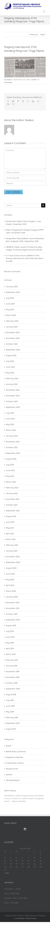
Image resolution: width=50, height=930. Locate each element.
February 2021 (12, 545)
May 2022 (10, 476)
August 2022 (11, 459)
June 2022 (10, 470)
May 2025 (10, 309)
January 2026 (12, 286)
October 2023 (12, 401)
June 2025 (10, 304)
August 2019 (11, 625)
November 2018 (12, 677)
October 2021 (11, 505)
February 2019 (12, 660)
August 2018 (11, 694)
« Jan (6, 873)
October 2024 (12, 344)
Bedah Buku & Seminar (16, 751)
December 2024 (13, 332)
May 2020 (10, 579)
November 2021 (12, 499)
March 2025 (11, 315)
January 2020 (12, 597)
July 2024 (10, 361)
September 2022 (13, 453)
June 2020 (10, 574)
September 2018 (13, 689)
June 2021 (10, 522)
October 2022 (12, 447)
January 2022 (12, 493)
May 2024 (10, 373)
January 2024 (12, 384)
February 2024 (12, 378)
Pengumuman (12, 769)
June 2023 (10, 418)
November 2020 (13, 556)
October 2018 (11, 683)
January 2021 (11, 551)
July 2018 (10, 700)
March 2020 (11, 591)
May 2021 (10, 528)
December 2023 (13, 390)
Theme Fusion (31, 918)
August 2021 (11, 516)
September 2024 (13, 350)
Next (42, 34)
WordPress (20, 918)
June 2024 (10, 367)
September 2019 (13, 620)
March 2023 (11, 430)
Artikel (33, 79)
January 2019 (11, 666)
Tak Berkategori (13, 780)
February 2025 (12, 321)
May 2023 (10, 424)
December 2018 (12, 671)
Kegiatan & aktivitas (14, 757)
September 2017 (13, 723)
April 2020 (10, 585)
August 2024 (11, 355)
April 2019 (10, 648)
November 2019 (12, 608)
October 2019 (11, 614)
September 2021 (13, 510)
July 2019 (10, 631)
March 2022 (11, 482)
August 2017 (11, 729)
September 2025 (13, 292)
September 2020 (13, 562)
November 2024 (13, 338)
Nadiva (9, 79)
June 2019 (10, 637)
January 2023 (12, 436)
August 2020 (11, 568)
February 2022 (12, 487)
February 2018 (12, 717)
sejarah (9, 774)
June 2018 (10, 706)
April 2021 (10, 533)
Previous (34, 34)
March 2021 (10, 539)
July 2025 (10, 298)
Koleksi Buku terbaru (15, 763)
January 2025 (12, 327)
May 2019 (10, 643)
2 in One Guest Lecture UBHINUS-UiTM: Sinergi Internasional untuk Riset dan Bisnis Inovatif (24, 258)
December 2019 (12, 602)
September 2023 (13, 407)
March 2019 (11, 654)
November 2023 (13, 396)
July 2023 (10, 413)
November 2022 (13, 441)
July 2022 (10, 464)
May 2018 (10, 712)
